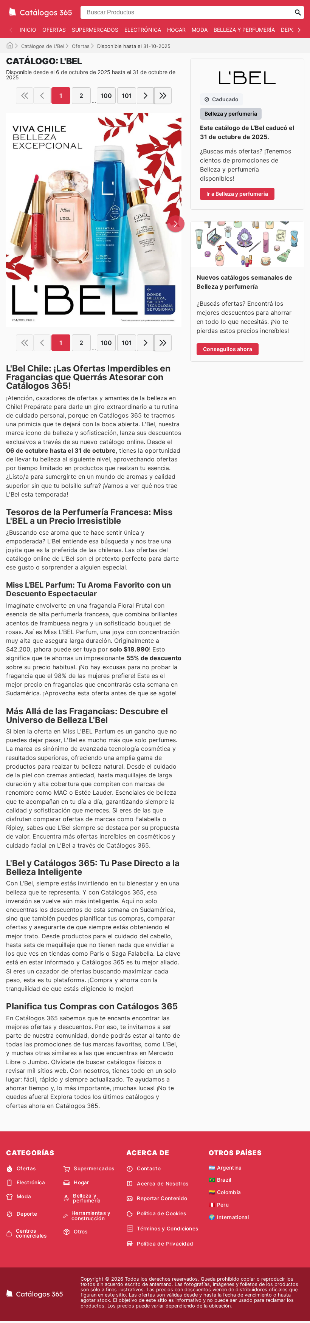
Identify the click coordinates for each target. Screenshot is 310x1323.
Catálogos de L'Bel (42, 46)
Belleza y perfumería (244, 29)
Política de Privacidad (165, 1244)
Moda (200, 29)
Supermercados (95, 29)
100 (106, 95)
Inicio (28, 29)
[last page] (163, 95)
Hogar (176, 29)
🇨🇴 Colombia (225, 1192)
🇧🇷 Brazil (220, 1180)
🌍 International (229, 1217)
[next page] (145, 95)
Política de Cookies (161, 1213)
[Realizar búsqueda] (298, 12)
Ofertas (54, 29)
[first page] (24, 95)
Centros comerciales (31, 1234)
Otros (81, 1232)
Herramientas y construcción (90, 1216)
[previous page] (42, 95)
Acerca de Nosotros (162, 1184)
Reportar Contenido (162, 1198)
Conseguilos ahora (227, 349)
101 (127, 95)
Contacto (149, 1168)
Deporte (293, 29)
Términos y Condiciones (167, 1229)
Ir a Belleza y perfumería (237, 193)
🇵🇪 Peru (219, 1205)
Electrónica (142, 29)
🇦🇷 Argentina (225, 1168)
